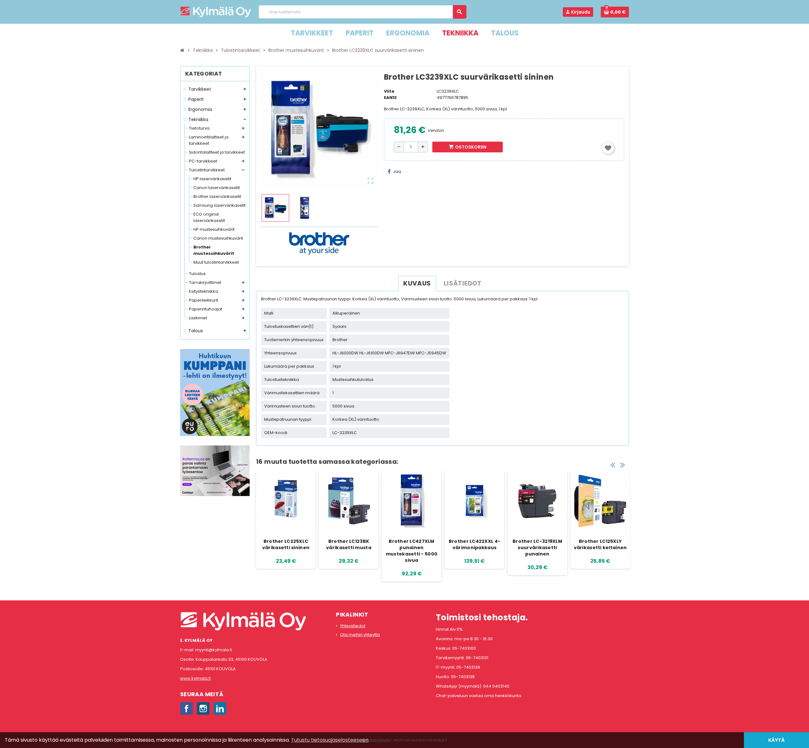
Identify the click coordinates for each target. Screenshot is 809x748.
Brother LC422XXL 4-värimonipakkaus (474, 544)
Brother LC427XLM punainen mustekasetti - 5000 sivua (411, 550)
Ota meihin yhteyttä (360, 635)
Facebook (186, 708)
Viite (389, 91)
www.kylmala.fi (195, 678)
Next (622, 464)
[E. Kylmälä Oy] (215, 12)
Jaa (397, 172)
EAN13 (390, 98)
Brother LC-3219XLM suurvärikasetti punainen (537, 547)
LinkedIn (220, 708)
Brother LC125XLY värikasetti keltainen (600, 544)
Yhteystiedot (352, 626)
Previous (612, 464)
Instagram (203, 708)
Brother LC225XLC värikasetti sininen (285, 544)
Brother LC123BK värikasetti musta (348, 544)
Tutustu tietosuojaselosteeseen (329, 740)
